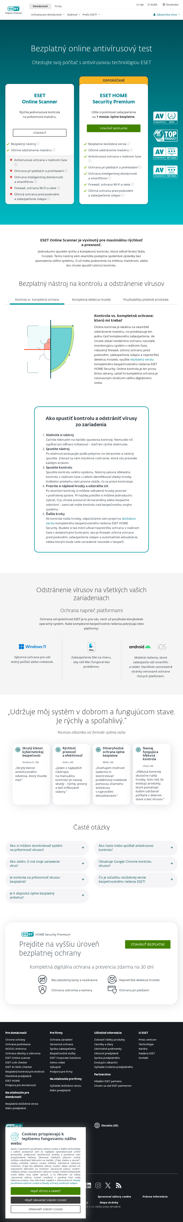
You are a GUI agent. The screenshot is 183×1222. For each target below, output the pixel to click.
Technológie (146, 1044)
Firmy (58, 6)
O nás (140, 4)
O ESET (143, 1033)
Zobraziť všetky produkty (109, 1039)
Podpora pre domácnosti (20, 1085)
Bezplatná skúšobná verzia (21, 1103)
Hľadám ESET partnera (108, 1081)
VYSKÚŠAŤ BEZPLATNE (113, 128)
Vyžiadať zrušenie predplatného (113, 1067)
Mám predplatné (15, 1108)
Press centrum (147, 1039)
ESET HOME (12, 1080)
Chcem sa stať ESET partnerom (113, 1085)
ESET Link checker (16, 1062)
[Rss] (118, 1187)
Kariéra (143, 1048)
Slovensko (172, 4)
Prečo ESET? (90, 14)
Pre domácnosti (16, 1033)
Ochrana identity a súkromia (22, 1053)
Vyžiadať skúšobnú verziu (65, 1085)
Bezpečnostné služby (63, 1053)
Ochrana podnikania (17, 1044)
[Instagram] (98, 1187)
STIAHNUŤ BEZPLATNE (148, 944)
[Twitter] (108, 1187)
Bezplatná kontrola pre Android (24, 1071)
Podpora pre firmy (61, 1071)
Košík (154, 4)
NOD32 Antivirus (15, 1048)
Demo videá (57, 1062)
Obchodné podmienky (108, 1048)
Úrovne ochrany (15, 1039)
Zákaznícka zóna (167, 14)
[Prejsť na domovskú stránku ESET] (14, 10)
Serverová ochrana (61, 1044)
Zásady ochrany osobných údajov (59, 1183)
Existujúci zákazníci (106, 1062)
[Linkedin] (88, 1187)
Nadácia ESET (147, 1053)
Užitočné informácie (108, 1033)
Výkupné (55, 1067)
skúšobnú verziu (142, 359)
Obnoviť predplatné (106, 1053)
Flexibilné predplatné (18, 1076)
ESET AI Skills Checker (18, 1067)
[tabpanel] (91, 351)
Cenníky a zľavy (103, 1044)
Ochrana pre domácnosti (46, 14)
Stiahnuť (72, 14)
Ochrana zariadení (61, 1039)
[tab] (37, 296)
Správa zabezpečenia (62, 1048)
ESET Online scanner (17, 1057)
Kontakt (143, 1057)
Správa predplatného (107, 1057)
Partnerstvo (102, 1074)
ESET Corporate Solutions (65, 1057)
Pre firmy (56, 1033)
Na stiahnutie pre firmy (66, 1079)
